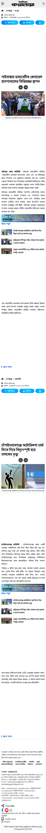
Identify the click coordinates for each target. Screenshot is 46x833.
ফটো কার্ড (28, 22)
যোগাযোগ (39, 764)
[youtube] (6, 810)
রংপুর (17, 10)
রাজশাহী (18, 379)
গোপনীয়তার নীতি (20, 762)
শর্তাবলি (31, 762)
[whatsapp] (11, 810)
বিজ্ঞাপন (30, 764)
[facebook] (2, 810)
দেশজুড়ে (9, 10)
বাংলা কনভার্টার (20, 764)
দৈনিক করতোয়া (7, 762)
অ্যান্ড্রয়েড (7, 822)
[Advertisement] (23, 51)
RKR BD (28, 829)
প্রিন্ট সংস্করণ (11, 22)
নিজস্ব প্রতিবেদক (9, 15)
